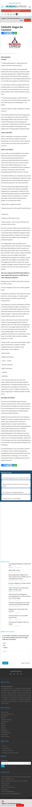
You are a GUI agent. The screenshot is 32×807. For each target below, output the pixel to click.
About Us (4, 746)
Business (3, 717)
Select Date (4, 760)
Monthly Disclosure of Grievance (10, 752)
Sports (10, 599)
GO (3, 766)
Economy (3, 725)
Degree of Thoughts (6, 719)
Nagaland (11, 567)
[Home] (14, 6)
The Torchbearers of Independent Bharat (13, 492)
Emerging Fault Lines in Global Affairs (11, 498)
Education (3, 729)
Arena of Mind (4, 712)
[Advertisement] (10, 512)
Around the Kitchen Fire (7, 714)
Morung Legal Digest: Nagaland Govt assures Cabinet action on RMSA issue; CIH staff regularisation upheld (20, 576)
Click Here (27, 20)
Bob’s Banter (4, 716)
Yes (4, 643)
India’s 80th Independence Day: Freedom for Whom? (15, 478)
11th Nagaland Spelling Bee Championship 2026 (20, 564)
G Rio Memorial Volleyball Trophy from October (19, 623)
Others (5, 647)
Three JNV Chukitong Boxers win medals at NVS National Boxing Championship (19, 603)
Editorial (11, 572)
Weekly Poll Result (25, 663)
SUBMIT (5, 663)
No (4, 645)
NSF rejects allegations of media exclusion (20, 583)
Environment (4, 734)
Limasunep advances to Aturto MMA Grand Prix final (18, 616)
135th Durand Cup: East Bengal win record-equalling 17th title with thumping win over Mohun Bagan (20, 596)
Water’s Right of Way (14, 570)
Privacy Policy (5, 748)
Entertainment (4, 731)
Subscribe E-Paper (16, 10)
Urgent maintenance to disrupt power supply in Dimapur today (19, 588)
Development (4, 721)
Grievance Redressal (7, 750)
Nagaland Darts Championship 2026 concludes (18, 610)
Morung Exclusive (13, 580)
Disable (3, 723)
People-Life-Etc (5, 53)
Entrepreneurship (5, 732)
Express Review (5, 736)
